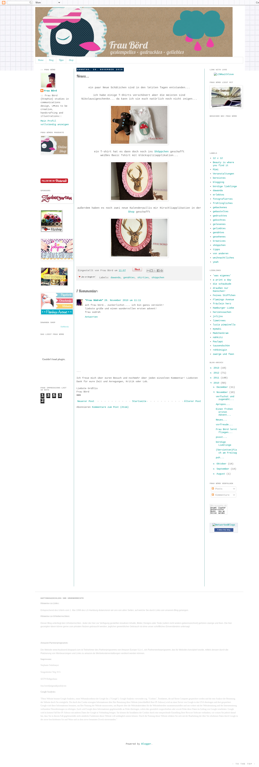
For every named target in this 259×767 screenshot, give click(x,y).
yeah (215, 262)
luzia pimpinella (224, 324)
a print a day (222, 279)
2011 (217, 377)
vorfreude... (224, 424)
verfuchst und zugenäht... (225, 398)
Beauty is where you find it (223, 164)
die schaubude (222, 283)
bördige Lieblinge (223, 443)
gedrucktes (220, 215)
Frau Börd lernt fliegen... (226, 431)
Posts (218, 488)
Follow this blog (223, 530)
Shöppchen (161, 151)
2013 (217, 367)
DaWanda (65, 327)
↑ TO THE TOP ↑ (243, 764)
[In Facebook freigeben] (158, 270)
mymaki (217, 328)
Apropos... (223, 404)
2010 (217, 382)
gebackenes (220, 207)
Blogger (146, 743)
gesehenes (219, 236)
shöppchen (158, 277)
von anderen (220, 253)
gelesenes (219, 224)
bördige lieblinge (225, 186)
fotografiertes (223, 199)
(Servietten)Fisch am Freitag (226, 451)
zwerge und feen (223, 354)
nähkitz (218, 337)
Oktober (222, 463)
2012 (217, 372)
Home (41, 60)
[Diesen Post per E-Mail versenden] (148, 270)
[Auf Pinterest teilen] (161, 270)
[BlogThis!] (151, 270)
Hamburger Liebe (223, 307)
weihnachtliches (223, 257)
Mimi (215, 169)
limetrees (219, 320)
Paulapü (218, 341)
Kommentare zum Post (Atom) (110, 407)
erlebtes (218, 194)
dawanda (116, 277)
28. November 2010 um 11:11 (122, 300)
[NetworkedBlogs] (223, 524)
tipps (216, 249)
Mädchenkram (220, 333)
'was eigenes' (222, 275)
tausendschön (221, 345)
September (224, 468)
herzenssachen (222, 312)
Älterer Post (192, 401)
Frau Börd (50, 90)
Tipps (61, 60)
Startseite (139, 401)
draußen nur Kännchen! (220, 290)
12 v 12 (218, 158)
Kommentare (221, 495)
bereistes (219, 178)
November (223, 392)
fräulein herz (222, 303)
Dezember (223, 387)
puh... (220, 457)
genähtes (129, 277)
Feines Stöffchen (224, 295)
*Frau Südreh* (94, 300)
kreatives (219, 241)
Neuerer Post (85, 401)
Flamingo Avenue (223, 299)
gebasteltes (220, 211)
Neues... (221, 419)
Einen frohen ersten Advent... (224, 412)
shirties (143, 277)
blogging (218, 182)
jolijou (218, 316)
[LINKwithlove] (224, 74)
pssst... (221, 437)
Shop (71, 60)
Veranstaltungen (223, 173)
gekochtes (219, 220)
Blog (51, 60)
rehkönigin (220, 349)
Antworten (91, 316)
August (221, 473)
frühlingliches (223, 203)
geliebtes (219, 228)
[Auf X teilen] (155, 270)
